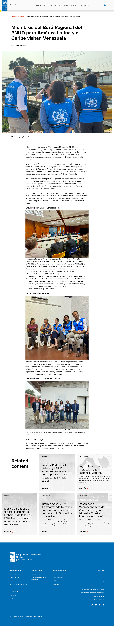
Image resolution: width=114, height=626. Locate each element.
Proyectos (56, 584)
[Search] (103, 577)
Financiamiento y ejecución (18, 584)
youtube (96, 604)
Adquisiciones (14, 595)
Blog (54, 574)
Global (105, 5)
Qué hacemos (55, 5)
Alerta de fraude (99, 596)
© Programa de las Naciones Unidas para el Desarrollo (26, 616)
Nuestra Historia (14, 577)
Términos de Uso (99, 600)
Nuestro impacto (70, 5)
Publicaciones (57, 581)
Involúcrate (85, 5)
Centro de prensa (58, 577)
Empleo (12, 599)
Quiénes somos (41, 5)
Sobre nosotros (14, 574)
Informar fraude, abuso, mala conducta (92, 589)
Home (14, 16)
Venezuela (13, 5)
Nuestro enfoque (36, 574)
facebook (100, 604)
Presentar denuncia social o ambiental (92, 593)
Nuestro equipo (14, 581)
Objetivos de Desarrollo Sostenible (38, 578)
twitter (88, 604)
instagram (92, 604)
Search (108, 5)
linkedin (103, 604)
